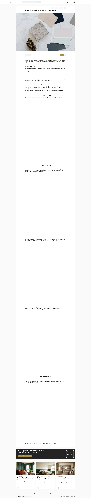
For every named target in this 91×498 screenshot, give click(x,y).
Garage (57, 8)
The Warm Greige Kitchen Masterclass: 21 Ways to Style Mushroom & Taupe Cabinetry (64, 478)
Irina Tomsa (27, 51)
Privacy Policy (69, 496)
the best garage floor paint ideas (34, 443)
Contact (73, 496)
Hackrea (19, 496)
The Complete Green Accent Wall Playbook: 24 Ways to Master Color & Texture (25, 478)
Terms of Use (65, 496)
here (44, 90)
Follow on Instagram (25, 455)
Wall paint (61, 8)
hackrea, (18, 2)
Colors (53, 8)
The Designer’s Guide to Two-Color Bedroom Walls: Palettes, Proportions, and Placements (45, 478)
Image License (60, 496)
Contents (28, 55)
